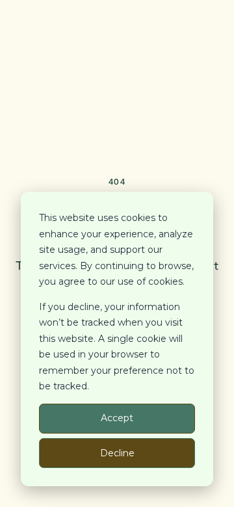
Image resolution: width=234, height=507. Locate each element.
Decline (117, 453)
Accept (117, 418)
